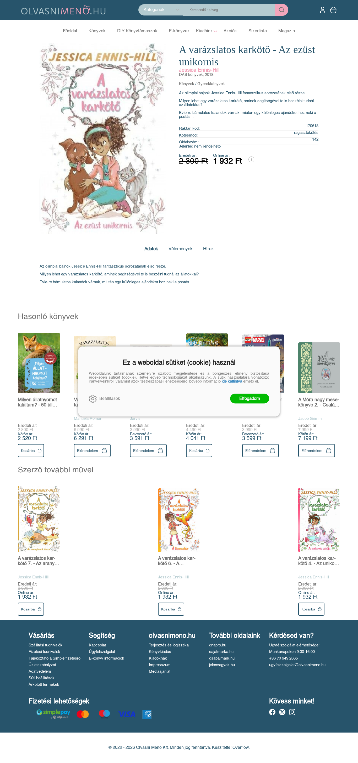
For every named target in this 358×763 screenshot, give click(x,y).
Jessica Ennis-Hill (199, 70)
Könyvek (186, 84)
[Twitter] (282, 712)
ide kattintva (232, 381)
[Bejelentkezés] (322, 10)
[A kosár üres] (334, 10)
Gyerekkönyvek (211, 84)
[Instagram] (292, 712)
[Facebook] (272, 712)
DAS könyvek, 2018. (196, 75)
